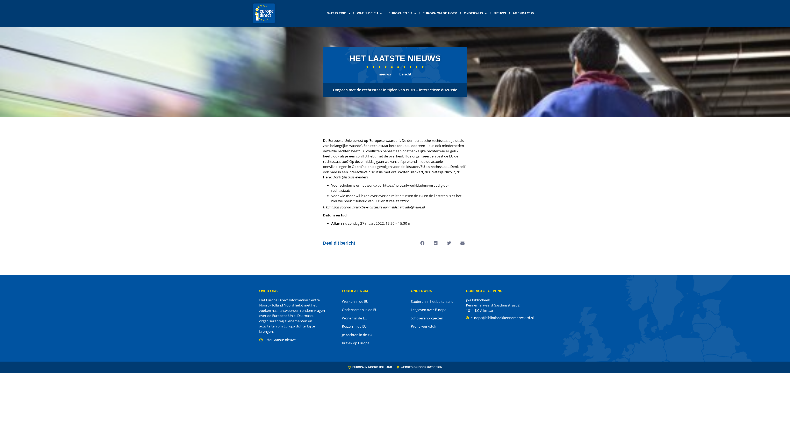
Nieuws (500, 13)
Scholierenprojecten (427, 318)
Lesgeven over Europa (428, 309)
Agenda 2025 (523, 13)
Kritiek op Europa (355, 343)
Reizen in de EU (354, 326)
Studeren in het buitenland (432, 301)
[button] (422, 243)
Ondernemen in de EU (360, 309)
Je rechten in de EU (357, 334)
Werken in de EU (355, 301)
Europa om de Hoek (440, 13)
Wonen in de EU (354, 318)
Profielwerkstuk (423, 326)
